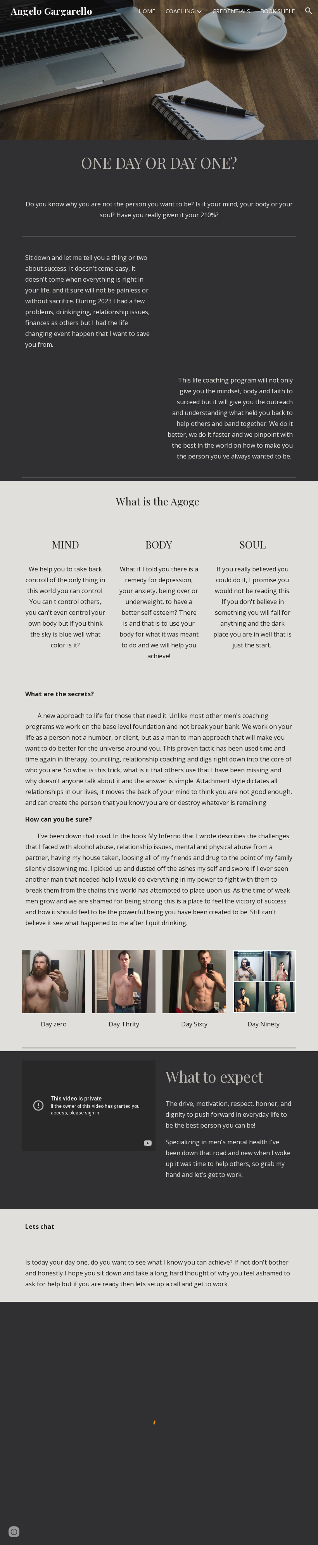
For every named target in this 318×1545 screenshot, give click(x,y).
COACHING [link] (180, 11)
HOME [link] (147, 11)
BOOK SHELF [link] (277, 11)
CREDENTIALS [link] (231, 11)
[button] (308, 11)
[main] (159, 163)
